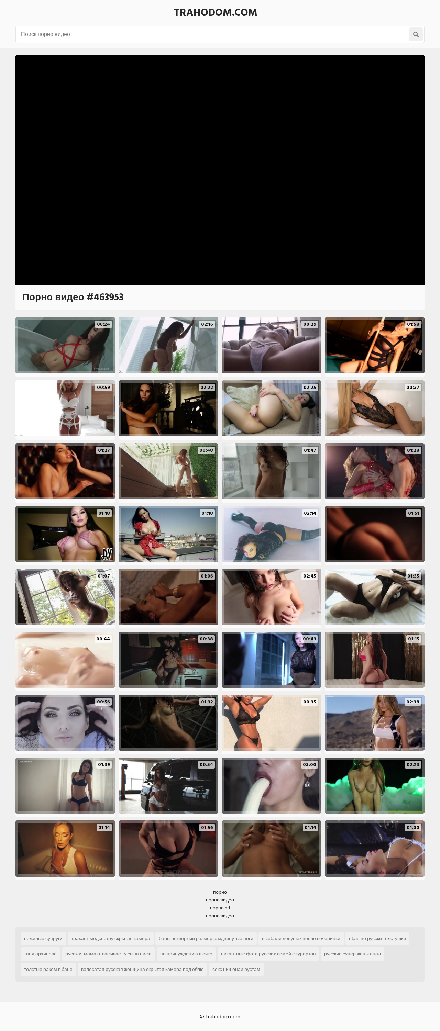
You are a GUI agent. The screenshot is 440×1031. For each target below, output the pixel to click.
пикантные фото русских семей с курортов (268, 954)
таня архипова (40, 954)
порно (220, 892)
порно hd (220, 908)
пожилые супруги (43, 938)
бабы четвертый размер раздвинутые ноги (206, 938)
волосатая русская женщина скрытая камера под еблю (142, 969)
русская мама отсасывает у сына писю (108, 954)
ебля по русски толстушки (377, 938)
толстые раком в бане (48, 969)
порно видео (220, 900)
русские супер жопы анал (352, 954)
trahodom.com (215, 12)
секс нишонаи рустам (236, 969)
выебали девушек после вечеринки (301, 938)
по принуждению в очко (186, 954)
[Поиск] (416, 34)
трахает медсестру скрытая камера (110, 938)
